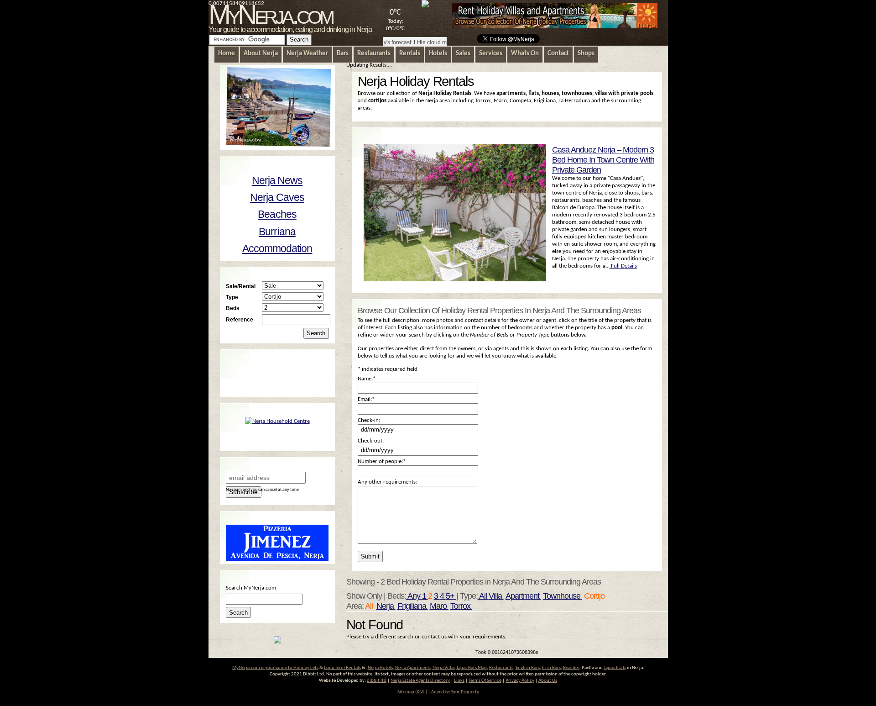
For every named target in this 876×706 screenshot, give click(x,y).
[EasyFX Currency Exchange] (277, 642)
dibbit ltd (376, 680)
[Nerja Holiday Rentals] (554, 27)
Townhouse (562, 596)
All (483, 596)
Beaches (277, 214)
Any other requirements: (387, 482)
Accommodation (277, 248)
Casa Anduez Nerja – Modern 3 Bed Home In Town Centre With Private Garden (603, 159)
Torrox (461, 606)
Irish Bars (551, 667)
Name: (366, 379)
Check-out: (371, 441)
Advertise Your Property (455, 692)
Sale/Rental (241, 286)
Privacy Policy (520, 680)
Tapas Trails (615, 667)
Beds (233, 308)
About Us (547, 680)
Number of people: (382, 461)
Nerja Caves (277, 197)
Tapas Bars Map (471, 667)
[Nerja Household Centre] (277, 421)
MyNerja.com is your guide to (262, 667)
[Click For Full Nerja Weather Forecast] (425, 6)
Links (459, 680)
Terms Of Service (485, 680)
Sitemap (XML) (412, 692)
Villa (496, 596)
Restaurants (501, 667)
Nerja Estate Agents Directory (420, 680)
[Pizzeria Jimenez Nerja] (277, 559)
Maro (439, 606)
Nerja (386, 606)
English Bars (528, 667)
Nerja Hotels (380, 667)
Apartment (523, 596)
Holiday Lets (305, 667)
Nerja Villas (444, 667)
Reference (239, 319)
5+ (451, 596)
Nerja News (277, 180)
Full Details (623, 266)
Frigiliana (412, 606)
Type (232, 297)
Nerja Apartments (413, 667)
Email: (366, 399)
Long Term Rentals (342, 667)
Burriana (277, 231)
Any (414, 596)
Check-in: (369, 420)
